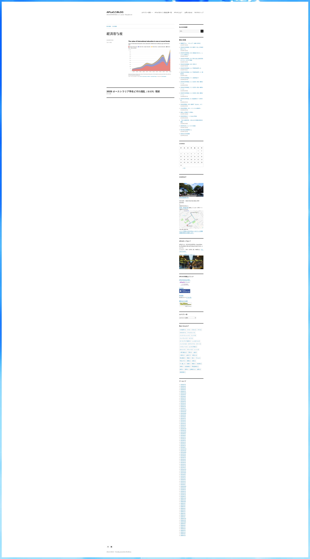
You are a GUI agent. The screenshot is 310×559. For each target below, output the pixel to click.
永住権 (199, 363)
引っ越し (182, 363)
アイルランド (191, 332)
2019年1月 (183, 517)
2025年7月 (183, 398)
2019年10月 (183, 501)
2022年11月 (183, 450)
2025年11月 (183, 393)
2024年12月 (183, 410)
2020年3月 (183, 493)
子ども (198, 358)
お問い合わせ (188, 12)
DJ (188, 329)
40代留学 (183, 329)
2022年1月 (183, 467)
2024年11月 (183, 411)
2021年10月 (183, 472)
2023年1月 (183, 447)
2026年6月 (183, 386)
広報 (194, 360)
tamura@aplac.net (184, 197)
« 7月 (184, 168)
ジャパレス (183, 344)
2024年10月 (183, 413)
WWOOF (183, 332)
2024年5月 (183, 422)
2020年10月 (183, 486)
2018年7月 (183, 527)
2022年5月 (183, 461)
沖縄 (181, 366)
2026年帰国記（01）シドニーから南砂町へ (191, 108)
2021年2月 (183, 483)
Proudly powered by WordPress (123, 552)
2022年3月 (183, 464)
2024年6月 (183, 420)
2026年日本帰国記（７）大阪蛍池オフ (190, 77)
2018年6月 (183, 528)
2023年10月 (183, 432)
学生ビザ (182, 360)
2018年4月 (183, 532)
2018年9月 (183, 523)
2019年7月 (183, 506)
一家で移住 (183, 352)
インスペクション (184, 335)
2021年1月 (183, 484)
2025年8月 (183, 396)
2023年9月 (183, 433)
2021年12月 (183, 469)
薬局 (186, 369)
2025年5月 (183, 401)
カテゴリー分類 (146, 12)
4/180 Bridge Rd (183, 207)
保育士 (194, 355)
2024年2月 (183, 425)
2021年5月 (183, 479)
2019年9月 (183, 503)
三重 (190, 352)
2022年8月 (183, 456)
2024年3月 (183, 423)
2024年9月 (183, 415)
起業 (199, 369)
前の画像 (109, 26)
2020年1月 (183, 496)
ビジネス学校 (193, 346)
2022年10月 (183, 452)
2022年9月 (183, 454)
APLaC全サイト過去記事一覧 (163, 12)
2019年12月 (183, 498)
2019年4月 (183, 511)
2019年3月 (183, 513)
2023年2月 (183, 445)
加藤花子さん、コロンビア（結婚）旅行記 (190, 43)
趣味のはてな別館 (183, 301)
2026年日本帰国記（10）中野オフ (189, 64)
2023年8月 (183, 435)
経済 (181, 369)
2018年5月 (183, 530)
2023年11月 (183, 430)
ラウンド (190, 349)
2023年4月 (183, 442)
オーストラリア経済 (185, 341)
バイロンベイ (183, 346)
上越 (195, 352)
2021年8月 (183, 476)
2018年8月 (183, 525)
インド (193, 335)
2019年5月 (183, 510)
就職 (188, 360)
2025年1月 (183, 408)
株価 (193, 363)
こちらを (188, 297)
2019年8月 (183, 505)
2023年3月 (183, 444)
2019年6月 (183, 508)
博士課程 (182, 358)
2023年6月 (183, 439)
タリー (198, 344)
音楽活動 (182, 372)
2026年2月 (183, 391)
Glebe (194, 329)
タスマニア (191, 344)
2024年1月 (183, 427)
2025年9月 (183, 394)
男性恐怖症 (195, 366)
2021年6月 (183, 478)
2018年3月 (183, 534)
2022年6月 (183, 459)
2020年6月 (183, 489)
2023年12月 (183, 428)
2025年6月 (183, 400)
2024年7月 (183, 418)
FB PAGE (181, 288)
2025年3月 (183, 405)
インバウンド (183, 338)
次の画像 (114, 26)
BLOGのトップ (199, 12)
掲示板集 (181, 295)
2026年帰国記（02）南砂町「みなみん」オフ (191, 104)
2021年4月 (183, 481)
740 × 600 (109, 42)
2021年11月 (183, 471)
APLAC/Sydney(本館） (185, 280)
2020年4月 (183, 491)
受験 (188, 358)
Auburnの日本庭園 (186, 133)
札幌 (188, 363)
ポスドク (182, 349)
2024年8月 (183, 417)
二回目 (182, 355)
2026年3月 (183, 389)
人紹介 (188, 355)
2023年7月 (183, 437)
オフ (191, 338)
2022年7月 (183, 457)
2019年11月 (183, 500)
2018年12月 (183, 518)
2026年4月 (183, 388)
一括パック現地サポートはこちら (187, 254)
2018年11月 (183, 520)
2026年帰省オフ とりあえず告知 (189, 116)
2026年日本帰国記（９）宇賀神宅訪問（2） (191, 68)
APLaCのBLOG (115, 12)
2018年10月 (183, 522)
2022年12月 (183, 449)
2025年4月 (183, 403)
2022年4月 (183, 462)
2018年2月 (183, 535)
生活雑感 (187, 366)
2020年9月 (183, 488)
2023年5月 (183, 440)
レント (196, 349)
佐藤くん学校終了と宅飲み (187, 112)
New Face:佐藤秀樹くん (186, 130)
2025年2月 (183, 406)
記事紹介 (192, 369)
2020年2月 (183, 495)
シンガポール (196, 341)
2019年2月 (183, 515)
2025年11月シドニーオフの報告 (188, 126)
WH (199, 329)
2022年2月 (183, 466)
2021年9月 (183, 474)
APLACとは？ (178, 12)
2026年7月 (183, 384)
